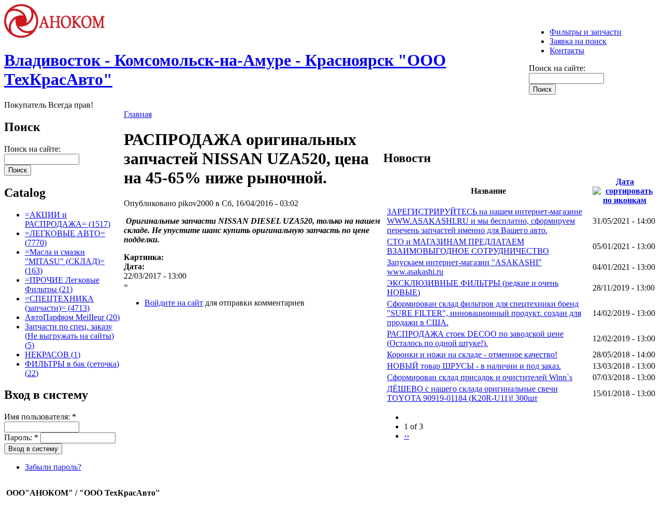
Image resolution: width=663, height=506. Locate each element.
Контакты (567, 50)
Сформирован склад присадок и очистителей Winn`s (479, 377)
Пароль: (21, 437)
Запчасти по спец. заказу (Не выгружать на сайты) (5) (69, 336)
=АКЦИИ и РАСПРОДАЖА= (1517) (67, 219)
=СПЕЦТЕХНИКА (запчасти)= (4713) (59, 303)
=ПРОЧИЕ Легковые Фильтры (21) (62, 285)
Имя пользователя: (40, 416)
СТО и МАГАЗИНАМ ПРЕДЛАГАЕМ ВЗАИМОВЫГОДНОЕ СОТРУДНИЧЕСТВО (468, 246)
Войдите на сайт (174, 302)
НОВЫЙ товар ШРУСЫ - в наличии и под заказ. (474, 366)
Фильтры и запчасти (586, 31)
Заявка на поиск (578, 41)
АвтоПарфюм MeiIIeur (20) (72, 317)
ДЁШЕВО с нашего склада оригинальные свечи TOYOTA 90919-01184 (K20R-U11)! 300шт (472, 393)
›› (406, 435)
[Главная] (59, 35)
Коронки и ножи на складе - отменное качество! (472, 354)
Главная (138, 114)
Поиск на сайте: (557, 68)
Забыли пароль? (53, 466)
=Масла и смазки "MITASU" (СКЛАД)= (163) (65, 261)
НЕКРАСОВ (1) (52, 354)
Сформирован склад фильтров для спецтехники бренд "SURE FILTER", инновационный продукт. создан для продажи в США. (484, 313)
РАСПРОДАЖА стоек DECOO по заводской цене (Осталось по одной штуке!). (475, 338)
